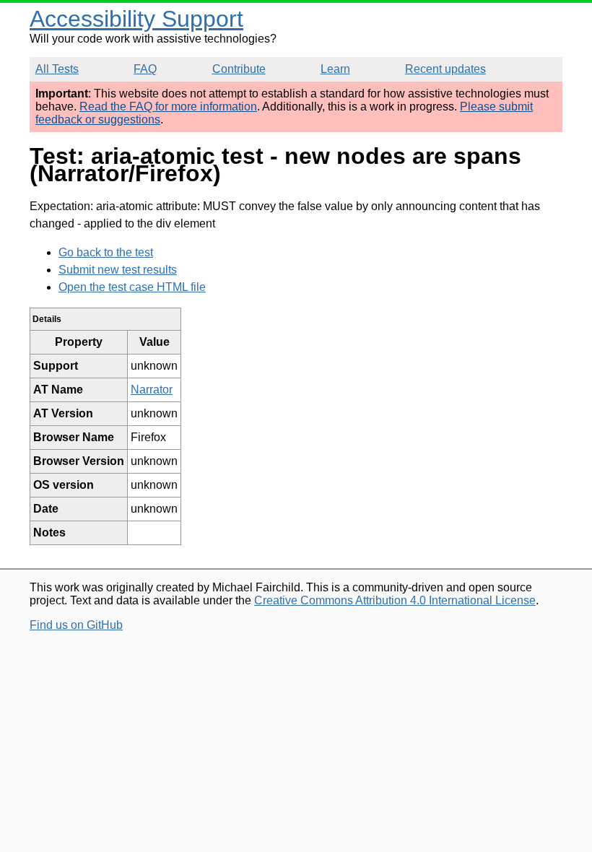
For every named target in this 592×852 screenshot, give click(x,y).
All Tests (57, 69)
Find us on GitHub (76, 625)
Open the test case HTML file (132, 287)
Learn (335, 69)
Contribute (239, 69)
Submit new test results (117, 270)
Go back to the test (105, 252)
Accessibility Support (136, 19)
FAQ (145, 69)
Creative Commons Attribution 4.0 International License (395, 600)
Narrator (152, 389)
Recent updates (445, 69)
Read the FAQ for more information (168, 106)
